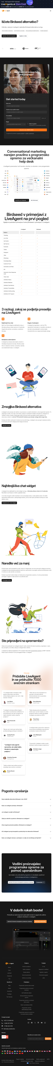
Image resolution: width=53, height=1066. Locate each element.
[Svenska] (15, 1053)
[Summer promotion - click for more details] (26, 4)
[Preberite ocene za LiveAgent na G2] (5, 1037)
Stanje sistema (26, 972)
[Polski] (50, 1051)
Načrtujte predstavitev (40, 921)
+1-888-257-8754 (8, 1023)
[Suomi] (25, 1051)
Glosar (9, 988)
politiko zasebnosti (29, 133)
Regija (7, 121)
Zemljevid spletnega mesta (27, 1061)
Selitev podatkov (26, 969)
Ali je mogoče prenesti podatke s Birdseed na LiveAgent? (17, 825)
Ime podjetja (9, 115)
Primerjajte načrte (6, 580)
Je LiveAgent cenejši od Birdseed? (11, 812)
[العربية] (2, 1051)
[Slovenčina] (10, 1053)
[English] (17, 1051)
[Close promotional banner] (51, 1)
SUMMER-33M (8, 6)
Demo (9, 967)
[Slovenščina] (12, 1053)
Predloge (9, 994)
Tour (9, 978)
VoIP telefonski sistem (26, 992)
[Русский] (7, 1053)
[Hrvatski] (30, 1051)
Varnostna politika (30, 1059)
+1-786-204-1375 (8, 1026)
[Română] (5, 1053)
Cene (9, 970)
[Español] (20, 1051)
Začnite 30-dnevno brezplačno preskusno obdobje (21, 882)
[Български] (5, 1051)
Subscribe (48, 1038)
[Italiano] (35, 1051)
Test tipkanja (9, 996)
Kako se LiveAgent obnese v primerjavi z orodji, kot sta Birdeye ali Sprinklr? (21, 838)
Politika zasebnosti (40, 1059)
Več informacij (34, 200)
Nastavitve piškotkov (40, 1061)
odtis (44, 977)
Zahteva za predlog (26, 977)
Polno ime (8, 103)
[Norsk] (47, 1051)
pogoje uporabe (20, 133)
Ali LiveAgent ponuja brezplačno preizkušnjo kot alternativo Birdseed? (20, 831)
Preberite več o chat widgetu (9, 502)
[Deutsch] (12, 1051)
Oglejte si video (23, 36)
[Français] (27, 1051)
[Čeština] (7, 1051)
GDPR (48, 1059)
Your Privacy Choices (34, 1063)
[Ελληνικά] (15, 1051)
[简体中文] (22, 1053)
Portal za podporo (26, 966)
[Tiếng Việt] (20, 1053)
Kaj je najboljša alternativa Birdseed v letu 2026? (14, 799)
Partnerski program (43, 975)
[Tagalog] (17, 1053)
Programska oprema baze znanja (26, 985)
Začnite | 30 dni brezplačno (9, 36)
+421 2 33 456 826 (8, 1020)
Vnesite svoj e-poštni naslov (12, 109)
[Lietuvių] (40, 1051)
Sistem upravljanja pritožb (26, 1004)
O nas (43, 966)
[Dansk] (10, 1051)
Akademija (9, 991)
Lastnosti (9, 973)
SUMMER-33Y (21, 6)
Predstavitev (39, 882)
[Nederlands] (45, 1051)
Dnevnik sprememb (26, 975)
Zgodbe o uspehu (44, 972)
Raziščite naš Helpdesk (20, 200)
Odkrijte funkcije (6, 425)
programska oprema (36, 650)
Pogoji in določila (20, 1059)
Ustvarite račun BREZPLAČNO (27, 129)
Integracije (9, 975)
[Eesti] (22, 1051)
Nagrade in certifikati (43, 969)
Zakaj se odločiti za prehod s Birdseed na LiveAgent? (15, 818)
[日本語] (37, 1051)
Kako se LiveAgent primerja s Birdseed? (12, 805)
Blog (9, 985)
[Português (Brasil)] (2, 1053)
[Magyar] (32, 1051)
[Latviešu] (42, 1051)
